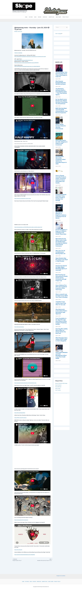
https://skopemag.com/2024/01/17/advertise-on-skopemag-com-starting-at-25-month (30, 56)
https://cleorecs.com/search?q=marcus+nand (22, 198)
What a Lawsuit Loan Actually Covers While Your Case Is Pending (62, 296)
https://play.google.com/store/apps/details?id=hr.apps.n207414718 (26, 62)
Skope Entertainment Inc (20, 10)
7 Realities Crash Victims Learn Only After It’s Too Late (61, 303)
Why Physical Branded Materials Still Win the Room (61, 83)
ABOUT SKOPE (50, 581)
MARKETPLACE (44, 581)
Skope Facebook (58, 385)
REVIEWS (34, 581)
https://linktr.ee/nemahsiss (19, 326)
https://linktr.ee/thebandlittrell (19, 412)
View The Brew (58, 390)
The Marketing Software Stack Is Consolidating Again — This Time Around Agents (61, 91)
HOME (23, 581)
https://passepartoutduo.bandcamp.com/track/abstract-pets (25, 382)
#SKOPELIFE (39, 581)
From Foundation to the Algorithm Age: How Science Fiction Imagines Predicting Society (61, 321)
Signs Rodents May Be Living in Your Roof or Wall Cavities (62, 260)
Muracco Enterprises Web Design (61, 383)
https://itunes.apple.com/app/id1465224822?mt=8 (23, 60)
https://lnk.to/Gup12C (18, 549)
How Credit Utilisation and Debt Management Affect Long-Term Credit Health (62, 355)
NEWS (31, 581)
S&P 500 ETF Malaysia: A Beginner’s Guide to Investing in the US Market (61, 215)
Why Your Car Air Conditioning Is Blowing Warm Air (60, 252)
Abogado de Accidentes (61, 575)
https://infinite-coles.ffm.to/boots (20, 417)
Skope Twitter (57, 388)
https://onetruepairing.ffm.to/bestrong (21, 519)
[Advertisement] (62, 409)
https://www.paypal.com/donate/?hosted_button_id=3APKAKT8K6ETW (27, 66)
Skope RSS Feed (58, 386)
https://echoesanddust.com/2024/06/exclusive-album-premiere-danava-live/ (28, 227)
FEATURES (27, 581)
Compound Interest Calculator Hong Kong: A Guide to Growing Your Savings (61, 197)
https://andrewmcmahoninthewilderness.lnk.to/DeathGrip (24, 554)
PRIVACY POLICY (57, 581)
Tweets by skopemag (18, 52)
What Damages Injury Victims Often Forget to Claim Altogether (61, 339)
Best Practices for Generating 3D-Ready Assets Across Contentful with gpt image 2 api (62, 277)
